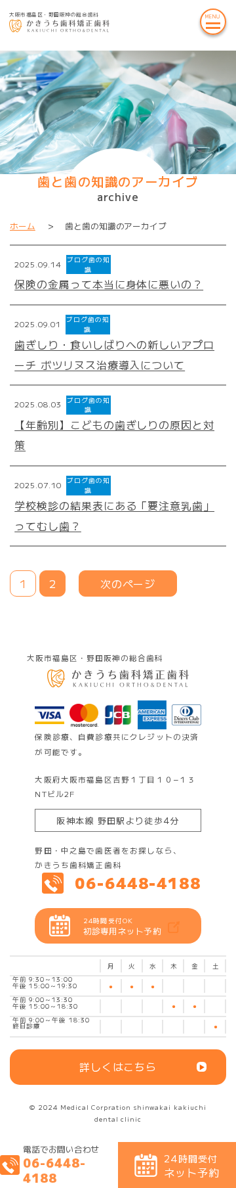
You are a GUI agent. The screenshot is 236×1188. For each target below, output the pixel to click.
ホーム (22, 226)
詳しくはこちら (118, 1066)
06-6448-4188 (138, 883)
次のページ (128, 583)
